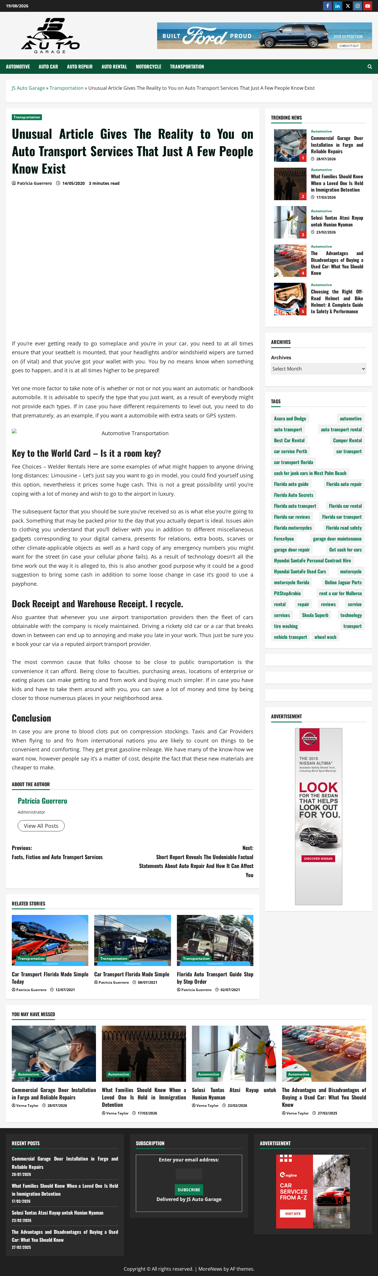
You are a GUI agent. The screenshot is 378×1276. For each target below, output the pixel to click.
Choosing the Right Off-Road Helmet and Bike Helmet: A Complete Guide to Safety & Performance (290, 299)
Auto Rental (114, 66)
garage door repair (292, 549)
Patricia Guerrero (42, 800)
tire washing (286, 625)
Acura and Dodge (290, 418)
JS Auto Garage (28, 88)
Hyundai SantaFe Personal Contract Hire (312, 560)
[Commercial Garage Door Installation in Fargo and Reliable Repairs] (54, 1054)
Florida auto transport (295, 505)
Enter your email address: (189, 1179)
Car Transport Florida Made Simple (131, 974)
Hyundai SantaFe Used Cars (300, 571)
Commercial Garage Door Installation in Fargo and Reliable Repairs (290, 145)
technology (351, 615)
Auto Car (48, 66)
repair (303, 604)
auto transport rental (341, 429)
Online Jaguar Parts (343, 582)
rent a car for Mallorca (340, 593)
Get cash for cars (345, 549)
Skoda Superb (315, 615)
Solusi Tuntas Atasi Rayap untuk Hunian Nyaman (290, 222)
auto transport (288, 429)
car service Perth (290, 451)
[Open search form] (370, 66)
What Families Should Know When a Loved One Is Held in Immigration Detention (290, 184)
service (355, 604)
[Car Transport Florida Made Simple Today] (50, 940)
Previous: (57, 852)
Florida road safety (344, 527)
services (282, 615)
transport (352, 625)
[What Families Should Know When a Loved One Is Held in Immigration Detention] (144, 1054)
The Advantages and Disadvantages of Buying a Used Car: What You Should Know (290, 260)
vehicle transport (290, 636)
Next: (196, 861)
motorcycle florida (291, 582)
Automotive (18, 66)
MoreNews (210, 1269)
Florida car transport (342, 516)
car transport (349, 451)
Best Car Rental (289, 440)
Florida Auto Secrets (293, 494)
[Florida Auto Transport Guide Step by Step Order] (215, 940)
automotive (351, 418)
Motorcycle (148, 66)
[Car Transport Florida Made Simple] (132, 940)
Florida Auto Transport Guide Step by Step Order (215, 977)
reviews (328, 604)
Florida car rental (345, 505)
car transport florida (293, 462)
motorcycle (351, 571)
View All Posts (41, 825)
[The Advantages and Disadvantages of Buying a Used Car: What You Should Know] (324, 1054)
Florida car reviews (292, 516)
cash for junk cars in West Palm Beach (310, 473)
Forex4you (284, 538)
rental (280, 604)
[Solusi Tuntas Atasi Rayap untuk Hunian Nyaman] (234, 1054)
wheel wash (325, 636)
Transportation (187, 66)
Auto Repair (80, 66)
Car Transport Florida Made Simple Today (50, 977)
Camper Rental (347, 440)
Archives (281, 357)
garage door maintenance (337, 538)
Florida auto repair (344, 483)
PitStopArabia (287, 593)
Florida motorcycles (293, 527)
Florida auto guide (291, 483)
